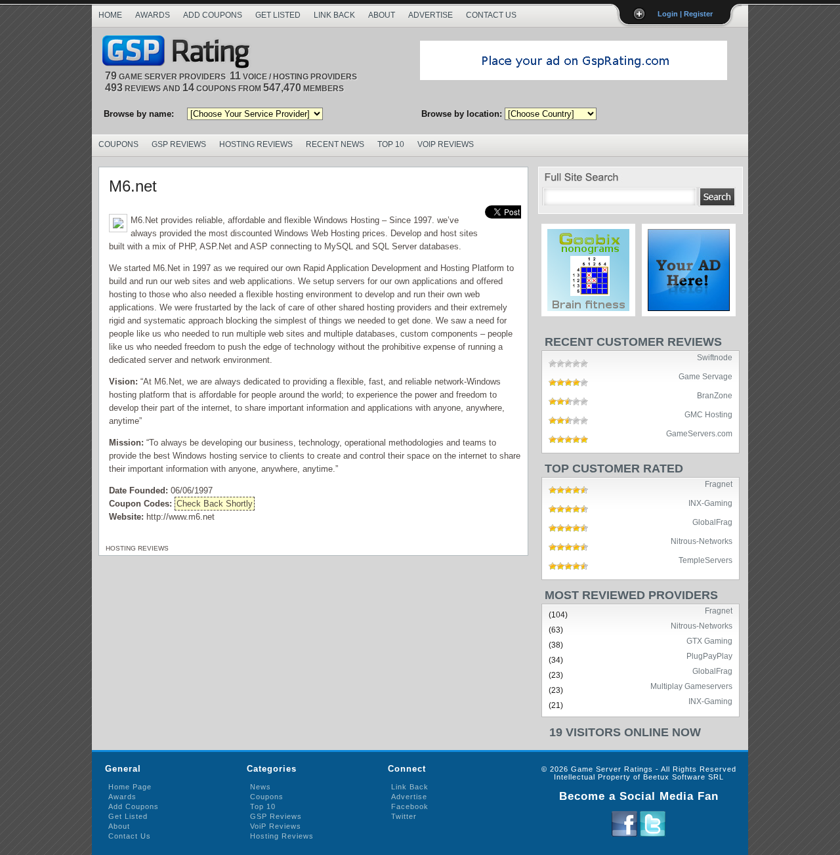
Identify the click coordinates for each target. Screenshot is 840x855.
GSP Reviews (179, 144)
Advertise (430, 15)
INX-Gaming (710, 502)
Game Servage (705, 376)
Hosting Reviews (256, 144)
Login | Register (685, 14)
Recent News (335, 144)
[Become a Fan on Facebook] (624, 834)
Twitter (404, 816)
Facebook (410, 806)
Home (110, 15)
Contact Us (491, 15)
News (260, 787)
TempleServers (705, 559)
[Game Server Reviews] (179, 53)
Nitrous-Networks (701, 540)
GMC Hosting (708, 414)
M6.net (133, 186)
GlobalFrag (712, 521)
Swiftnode (714, 357)
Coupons (118, 144)
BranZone (714, 395)
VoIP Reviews (445, 144)
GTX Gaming (709, 640)
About (381, 15)
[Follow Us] (652, 834)
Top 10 (390, 144)
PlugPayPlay (709, 655)
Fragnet (718, 483)
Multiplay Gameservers (691, 685)
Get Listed (278, 15)
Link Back (334, 15)
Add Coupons (212, 15)
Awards (152, 15)
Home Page (130, 787)
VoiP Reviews (275, 826)
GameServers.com (699, 433)
